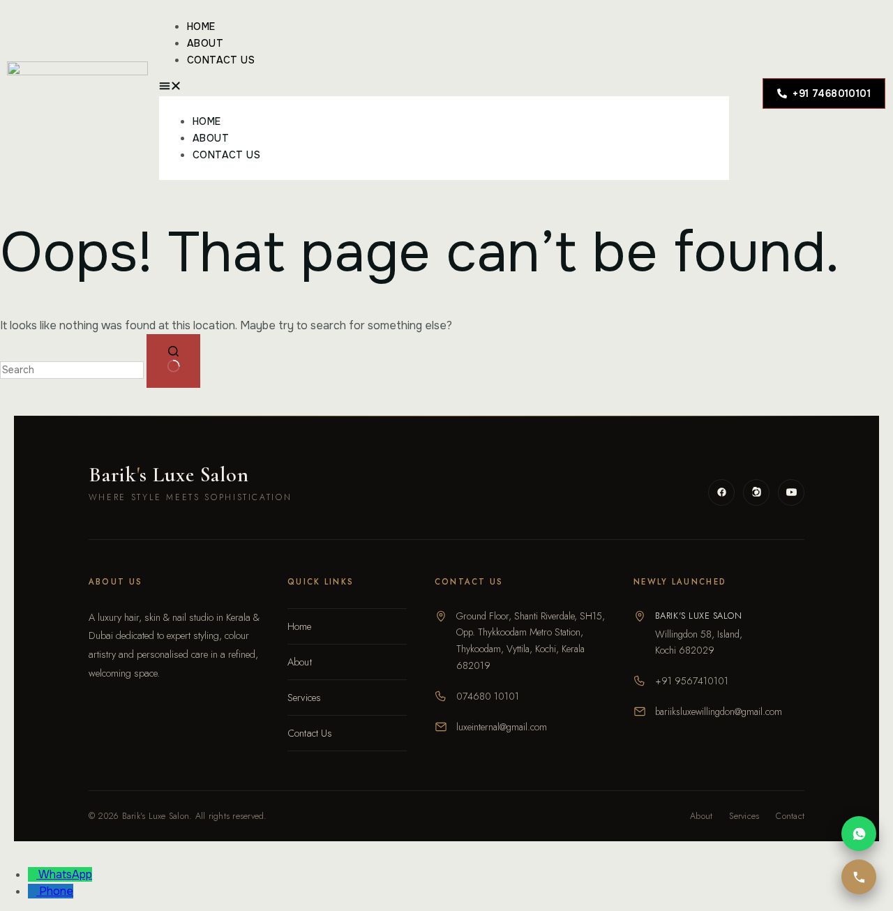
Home (201, 26)
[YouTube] (791, 492)
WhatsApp (65, 874)
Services (304, 697)
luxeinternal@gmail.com (501, 727)
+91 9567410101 (691, 681)
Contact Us (221, 60)
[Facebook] (721, 492)
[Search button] (173, 360)
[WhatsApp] (858, 833)
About (205, 43)
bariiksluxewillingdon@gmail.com (718, 711)
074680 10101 (487, 696)
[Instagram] (756, 492)
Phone (56, 891)
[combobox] (72, 370)
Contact (790, 816)
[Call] (858, 876)
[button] (444, 88)
